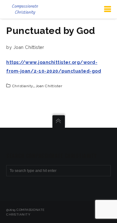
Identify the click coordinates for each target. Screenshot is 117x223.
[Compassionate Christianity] (25, 9)
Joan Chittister (49, 86)
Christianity (22, 86)
